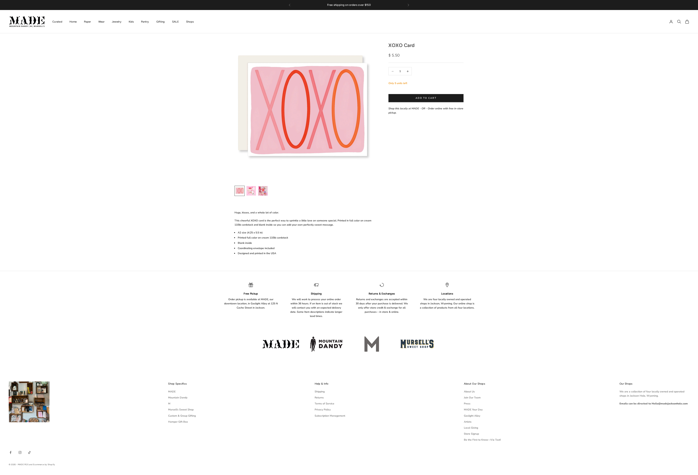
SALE (175, 21)
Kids (131, 21)
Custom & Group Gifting (182, 416)
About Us (469, 391)
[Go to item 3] (263, 191)
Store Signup (471, 434)
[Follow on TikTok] (29, 452)
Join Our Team (472, 397)
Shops (190, 21)
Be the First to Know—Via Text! (482, 440)
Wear (101, 21)
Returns (319, 397)
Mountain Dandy (177, 397)
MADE (172, 391)
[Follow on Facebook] (10, 452)
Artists (468, 422)
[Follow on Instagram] (20, 452)
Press (467, 403)
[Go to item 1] (239, 191)
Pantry (145, 21)
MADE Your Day (473, 409)
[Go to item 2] (251, 191)
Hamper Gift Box (178, 422)
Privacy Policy (323, 409)
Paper (87, 21)
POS (26, 464)
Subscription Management (330, 416)
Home (73, 21)
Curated (57, 21)
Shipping (320, 391)
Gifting (160, 21)
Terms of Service (324, 403)
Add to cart (426, 98)
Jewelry (116, 21)
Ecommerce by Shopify (44, 464)
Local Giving (471, 428)
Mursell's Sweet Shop (181, 409)
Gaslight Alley (472, 416)
